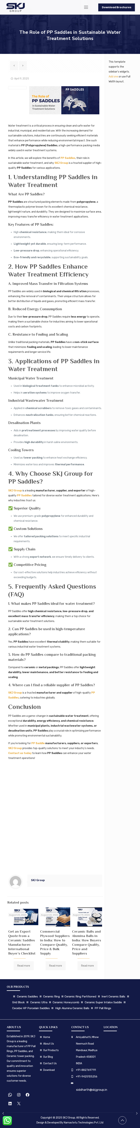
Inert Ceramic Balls (113, 996)
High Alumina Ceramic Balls (72, 1008)
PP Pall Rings (103, 1008)
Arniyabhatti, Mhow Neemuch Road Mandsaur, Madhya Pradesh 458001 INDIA (87, 1050)
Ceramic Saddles (27, 996)
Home (46, 1037)
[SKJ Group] (15, 7)
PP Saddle (38, 743)
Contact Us (50, 1063)
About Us (48, 1043)
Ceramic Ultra (38, 1002)
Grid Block (18, 1002)
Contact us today (20, 753)
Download (49, 1070)
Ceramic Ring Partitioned (80, 996)
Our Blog (48, 1056)
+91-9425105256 (86, 1076)
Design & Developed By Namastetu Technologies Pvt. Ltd (69, 1122)
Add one (113, 76)
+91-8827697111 (86, 1070)
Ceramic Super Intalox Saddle (104, 1002)
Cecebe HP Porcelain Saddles (31, 1008)
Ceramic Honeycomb (66, 1002)
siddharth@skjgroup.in (91, 1089)
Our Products (51, 1050)
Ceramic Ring (51, 996)
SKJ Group (61, 163)
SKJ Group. (69, 1117)
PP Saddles (68, 158)
